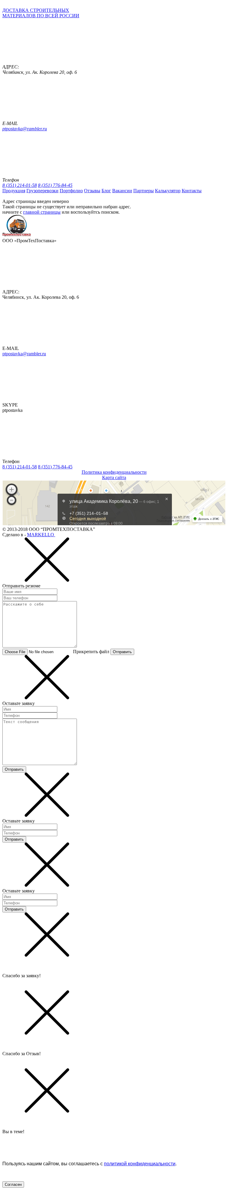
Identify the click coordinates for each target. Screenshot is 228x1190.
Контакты (192, 190)
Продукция (13, 190)
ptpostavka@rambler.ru (24, 128)
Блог (106, 190)
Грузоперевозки (42, 190)
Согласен (13, 1184)
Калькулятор (167, 190)
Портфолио (71, 190)
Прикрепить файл (91, 651)
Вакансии (122, 190)
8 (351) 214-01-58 (19, 185)
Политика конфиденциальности (114, 472)
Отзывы (92, 190)
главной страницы (42, 212)
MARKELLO (41, 534)
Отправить (122, 652)
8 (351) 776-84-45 (55, 185)
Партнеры (143, 190)
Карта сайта (114, 477)
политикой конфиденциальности (139, 1163)
